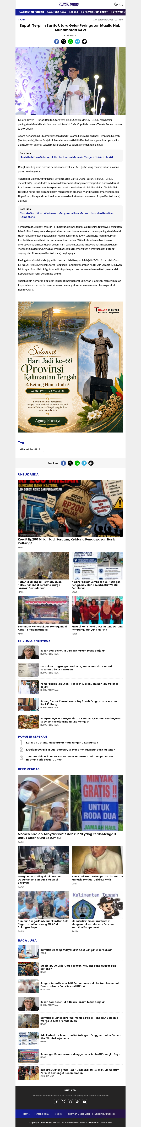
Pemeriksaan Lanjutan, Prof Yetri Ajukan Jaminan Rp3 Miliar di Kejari (79, 685)
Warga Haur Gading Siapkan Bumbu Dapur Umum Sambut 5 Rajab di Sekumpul (40, 879)
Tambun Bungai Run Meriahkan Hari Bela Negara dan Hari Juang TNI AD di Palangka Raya (43, 924)
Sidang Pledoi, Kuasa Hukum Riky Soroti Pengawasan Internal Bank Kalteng (78, 702)
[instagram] (70, 1101)
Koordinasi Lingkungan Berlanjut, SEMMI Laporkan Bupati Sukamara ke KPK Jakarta (76, 668)
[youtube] (84, 1101)
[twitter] (63, 1101)
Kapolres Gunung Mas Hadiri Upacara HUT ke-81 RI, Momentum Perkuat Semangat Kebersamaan (79, 1071)
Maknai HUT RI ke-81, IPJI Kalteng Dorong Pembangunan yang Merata (97, 628)
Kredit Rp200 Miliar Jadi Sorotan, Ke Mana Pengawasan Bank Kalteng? (66, 541)
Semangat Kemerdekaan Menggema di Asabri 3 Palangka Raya (42, 628)
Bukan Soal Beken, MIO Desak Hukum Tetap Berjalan (72, 650)
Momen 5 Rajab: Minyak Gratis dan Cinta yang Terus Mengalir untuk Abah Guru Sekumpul (67, 836)
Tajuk (21, 19)
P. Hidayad (70, 35)
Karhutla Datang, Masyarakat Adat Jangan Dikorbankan (62, 742)
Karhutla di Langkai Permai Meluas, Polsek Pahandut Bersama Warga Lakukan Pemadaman (40, 585)
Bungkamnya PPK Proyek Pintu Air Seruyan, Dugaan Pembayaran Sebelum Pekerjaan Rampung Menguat (80, 720)
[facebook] (56, 1101)
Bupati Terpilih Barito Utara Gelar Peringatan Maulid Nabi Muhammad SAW (33, 449)
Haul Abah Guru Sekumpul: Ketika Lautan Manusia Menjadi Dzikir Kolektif (66, 156)
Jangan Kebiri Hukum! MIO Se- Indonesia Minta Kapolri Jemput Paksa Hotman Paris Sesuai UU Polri (69, 758)
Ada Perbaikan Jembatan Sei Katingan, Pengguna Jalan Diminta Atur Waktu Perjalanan (96, 585)
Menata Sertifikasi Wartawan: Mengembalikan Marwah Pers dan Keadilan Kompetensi (66, 214)
